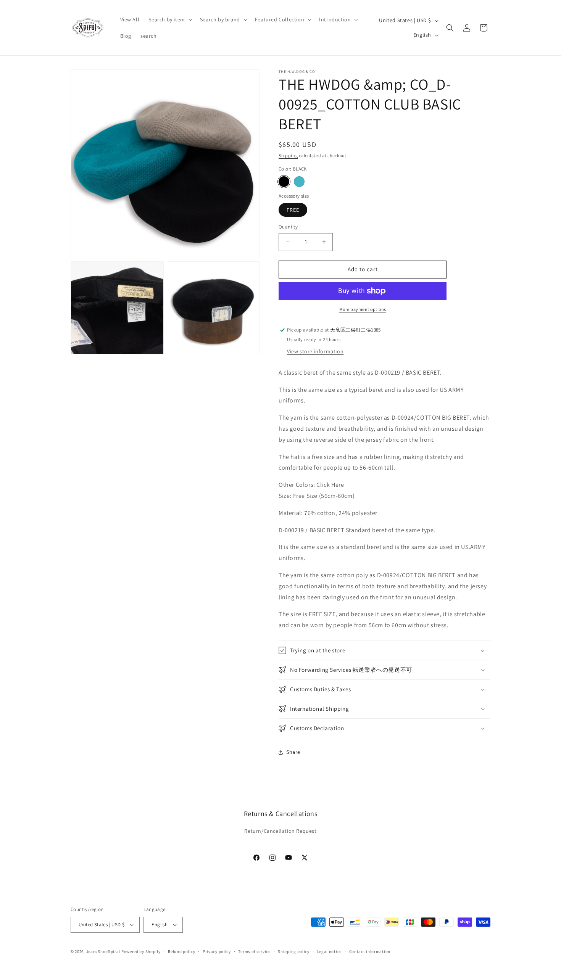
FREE (293, 209)
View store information (315, 351)
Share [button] (293, 751)
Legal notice (329, 951)
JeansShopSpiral (103, 951)
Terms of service (254, 951)
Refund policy (181, 951)
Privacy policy (217, 951)
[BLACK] (284, 181)
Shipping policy (294, 951)
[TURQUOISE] (299, 181)
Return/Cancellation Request (280, 830)
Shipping (288, 155)
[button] (169, 19)
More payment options (362, 309)
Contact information (369, 951)
